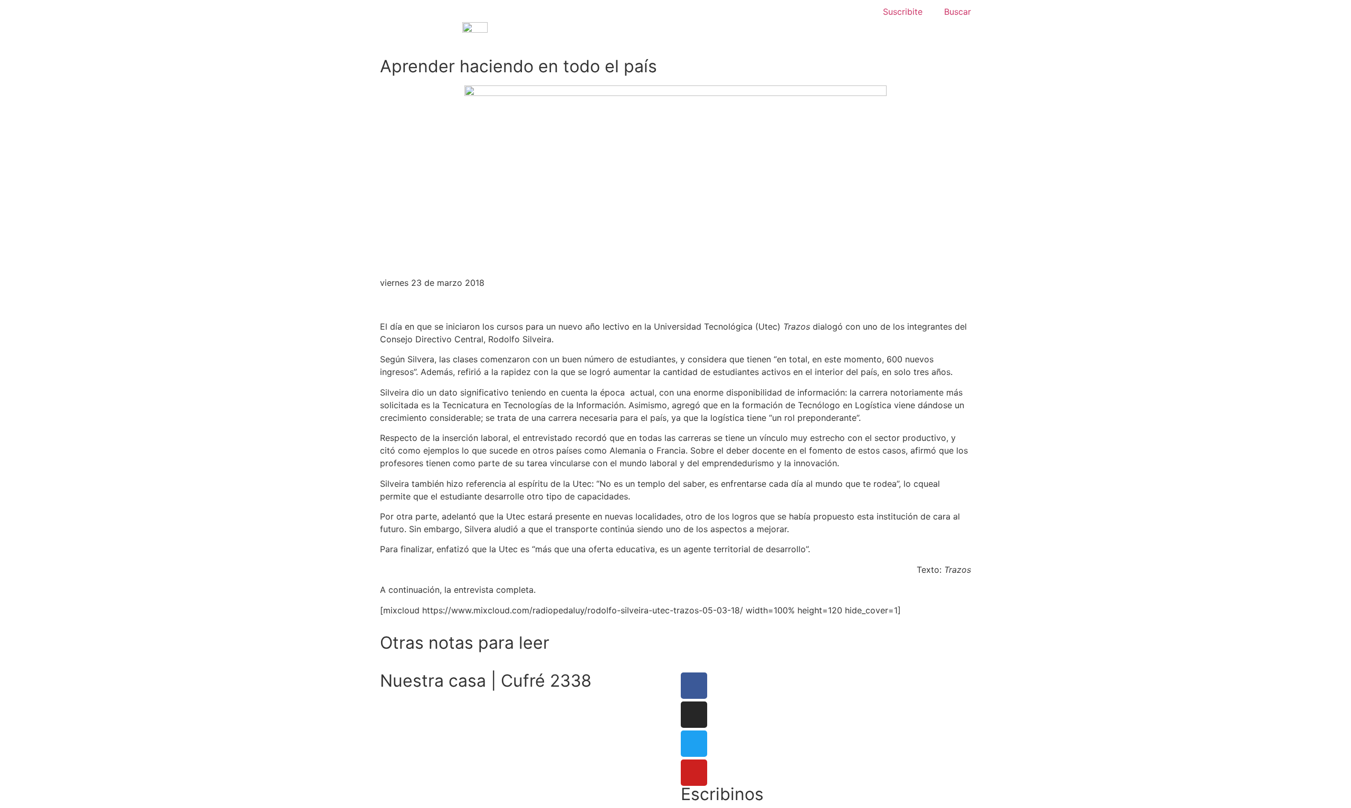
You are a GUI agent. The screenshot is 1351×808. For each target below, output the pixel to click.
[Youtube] (694, 772)
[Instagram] (694, 714)
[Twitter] (694, 743)
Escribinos (722, 794)
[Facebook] (694, 685)
